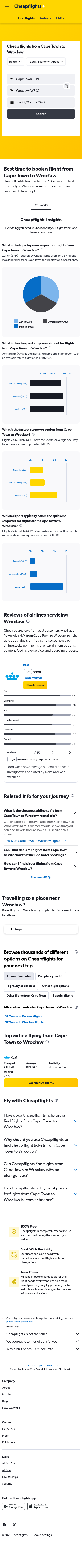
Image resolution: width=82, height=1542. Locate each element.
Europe (38, 1365)
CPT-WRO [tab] (41, 205)
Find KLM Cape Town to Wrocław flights (32, 841)
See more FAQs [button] (41, 877)
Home (26, 1365)
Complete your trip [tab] (50, 976)
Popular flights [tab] (63, 995)
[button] (7, 6)
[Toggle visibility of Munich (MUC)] (24, 326)
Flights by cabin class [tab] (21, 986)
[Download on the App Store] (38, 1506)
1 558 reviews (32, 678)
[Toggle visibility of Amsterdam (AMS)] (55, 321)
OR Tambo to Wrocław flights (24, 1022)
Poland (50, 1365)
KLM (26, 665)
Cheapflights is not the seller (26, 1334)
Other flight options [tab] (55, 986)
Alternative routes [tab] (19, 976)
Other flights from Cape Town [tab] (26, 995)
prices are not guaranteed (19, 1321)
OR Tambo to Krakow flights (23, 1016)
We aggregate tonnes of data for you (32, 1341)
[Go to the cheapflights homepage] (29, 6)
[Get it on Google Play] (13, 1506)
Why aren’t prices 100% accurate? (30, 1349)
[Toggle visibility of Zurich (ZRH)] (23, 321)
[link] (35, 685)
